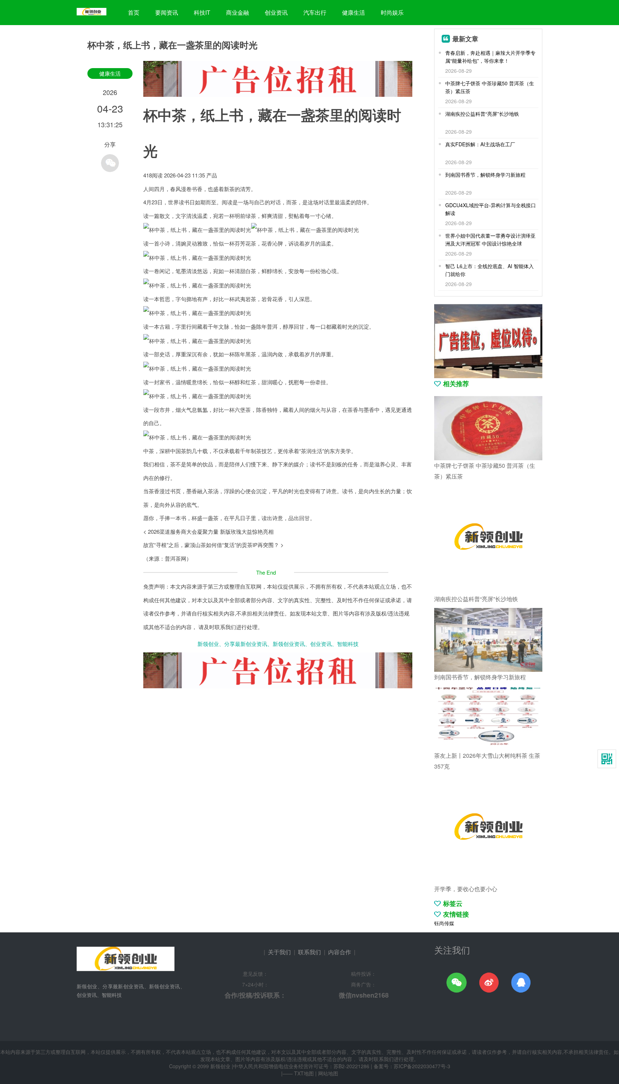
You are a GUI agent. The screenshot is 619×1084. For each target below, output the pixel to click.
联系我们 (309, 952)
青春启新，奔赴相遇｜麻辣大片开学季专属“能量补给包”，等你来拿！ (490, 56)
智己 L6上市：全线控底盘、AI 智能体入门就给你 (489, 269)
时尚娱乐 (392, 12)
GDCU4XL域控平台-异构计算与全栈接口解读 (490, 209)
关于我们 (279, 952)
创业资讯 (276, 12)
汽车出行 (314, 12)
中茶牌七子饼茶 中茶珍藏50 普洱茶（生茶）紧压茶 (489, 87)
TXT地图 (304, 1073)
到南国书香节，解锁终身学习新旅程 (485, 174)
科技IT (202, 12)
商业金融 (237, 12)
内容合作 (339, 952)
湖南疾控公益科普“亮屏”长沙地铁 (482, 113)
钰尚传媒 (444, 923)
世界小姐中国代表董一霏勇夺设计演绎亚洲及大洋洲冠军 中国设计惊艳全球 (490, 239)
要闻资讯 (166, 12)
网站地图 (328, 1073)
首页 (133, 12)
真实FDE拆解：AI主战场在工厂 (480, 144)
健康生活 (353, 12)
